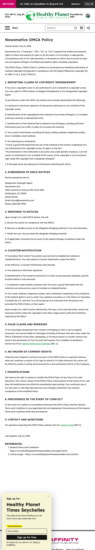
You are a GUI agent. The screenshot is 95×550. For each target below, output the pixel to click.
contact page (67, 425)
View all (89, 4)
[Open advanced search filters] (81, 28)
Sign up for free (26, 537)
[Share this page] (88, 27)
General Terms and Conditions (36, 343)
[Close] (48, 496)
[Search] (76, 28)
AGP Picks (8, 4)
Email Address (14, 526)
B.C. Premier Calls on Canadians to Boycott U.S (36, 3)
